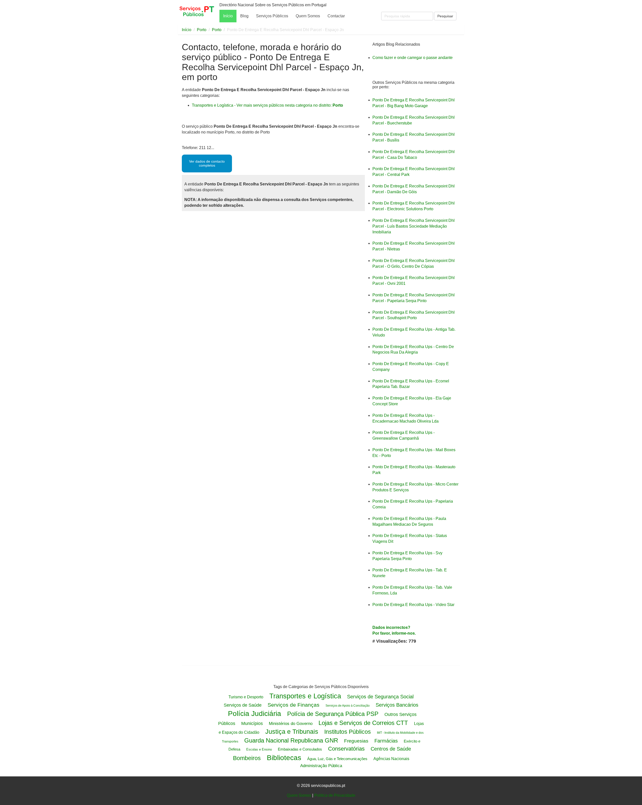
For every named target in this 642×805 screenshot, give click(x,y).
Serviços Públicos (272, 16)
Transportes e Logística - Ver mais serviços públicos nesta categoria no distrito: (267, 105)
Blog (244, 16)
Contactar (336, 16)
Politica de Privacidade (334, 795)
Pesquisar (445, 16)
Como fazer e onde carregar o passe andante (412, 57)
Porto (201, 30)
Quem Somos (308, 16)
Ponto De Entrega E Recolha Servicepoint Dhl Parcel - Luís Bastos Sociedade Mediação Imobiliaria (413, 226)
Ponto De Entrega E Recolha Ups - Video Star (413, 604)
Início (228, 16)
